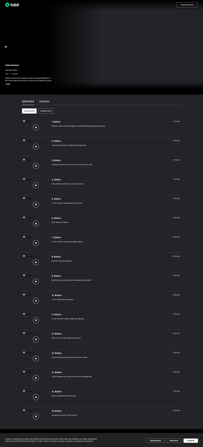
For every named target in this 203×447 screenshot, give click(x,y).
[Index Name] (35, 127)
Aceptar (190, 440)
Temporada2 (46, 111)
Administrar (155, 440)
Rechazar (174, 440)
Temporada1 (29, 111)
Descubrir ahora (187, 5)
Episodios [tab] (28, 101)
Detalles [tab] (44, 101)
